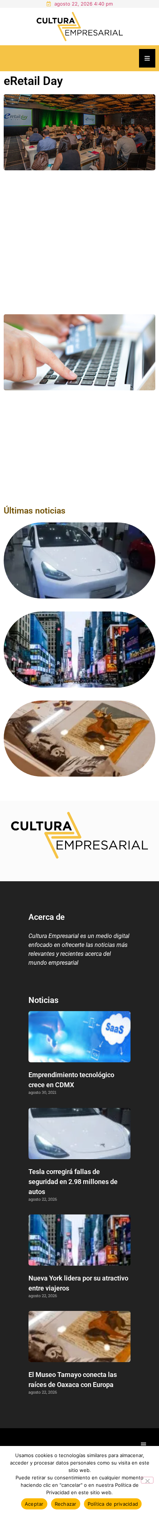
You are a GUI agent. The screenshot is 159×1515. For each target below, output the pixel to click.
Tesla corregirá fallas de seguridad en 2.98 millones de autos (73, 1182)
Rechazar (66, 1504)
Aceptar (34, 1504)
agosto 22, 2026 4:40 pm (83, 4)
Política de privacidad (113, 1504)
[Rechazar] (147, 1480)
